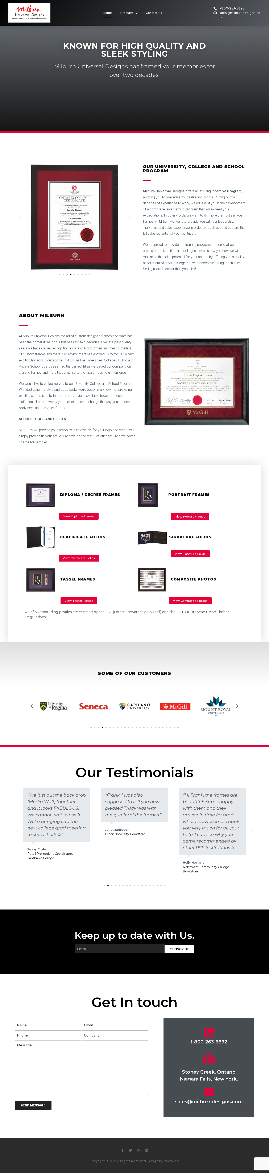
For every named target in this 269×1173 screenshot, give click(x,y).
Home (107, 13)
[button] (59, 274)
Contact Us (154, 13)
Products (126, 13)
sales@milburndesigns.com (209, 1102)
